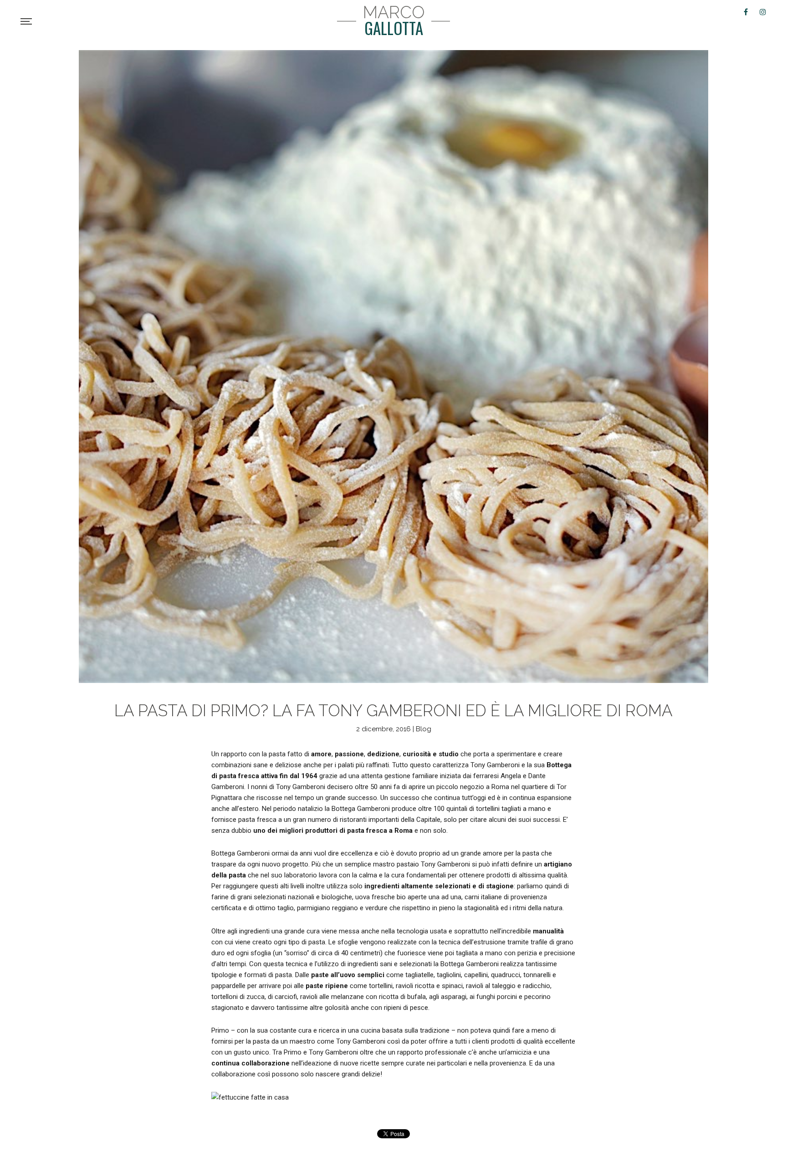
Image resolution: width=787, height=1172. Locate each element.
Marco (393, 21)
